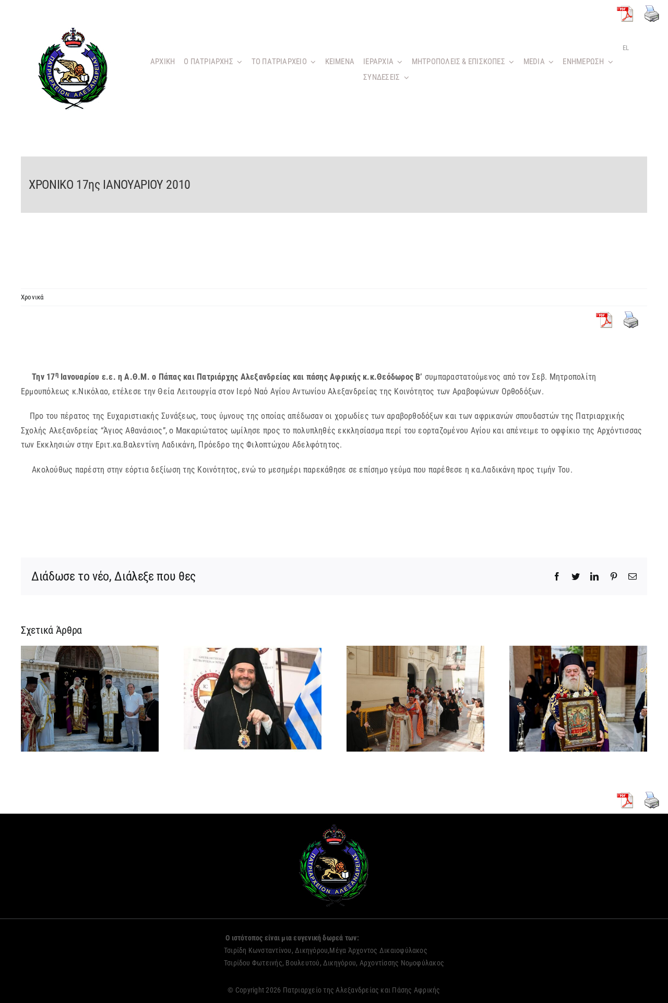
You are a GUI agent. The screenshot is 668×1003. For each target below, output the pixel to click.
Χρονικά (32, 297)
